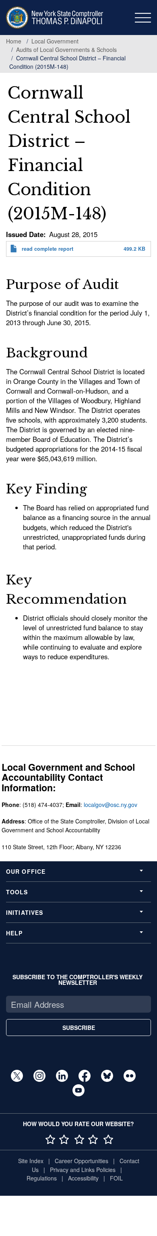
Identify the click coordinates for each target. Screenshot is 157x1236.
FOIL (116, 1178)
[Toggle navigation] (143, 18)
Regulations (42, 1178)
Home (13, 41)
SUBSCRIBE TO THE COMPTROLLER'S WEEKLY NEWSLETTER (77, 979)
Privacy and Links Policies (83, 1170)
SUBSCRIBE (78, 1027)
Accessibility (83, 1178)
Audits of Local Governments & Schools (66, 49)
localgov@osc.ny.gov (110, 805)
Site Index (30, 1161)
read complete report (47, 248)
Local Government (54, 41)
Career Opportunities (81, 1161)
